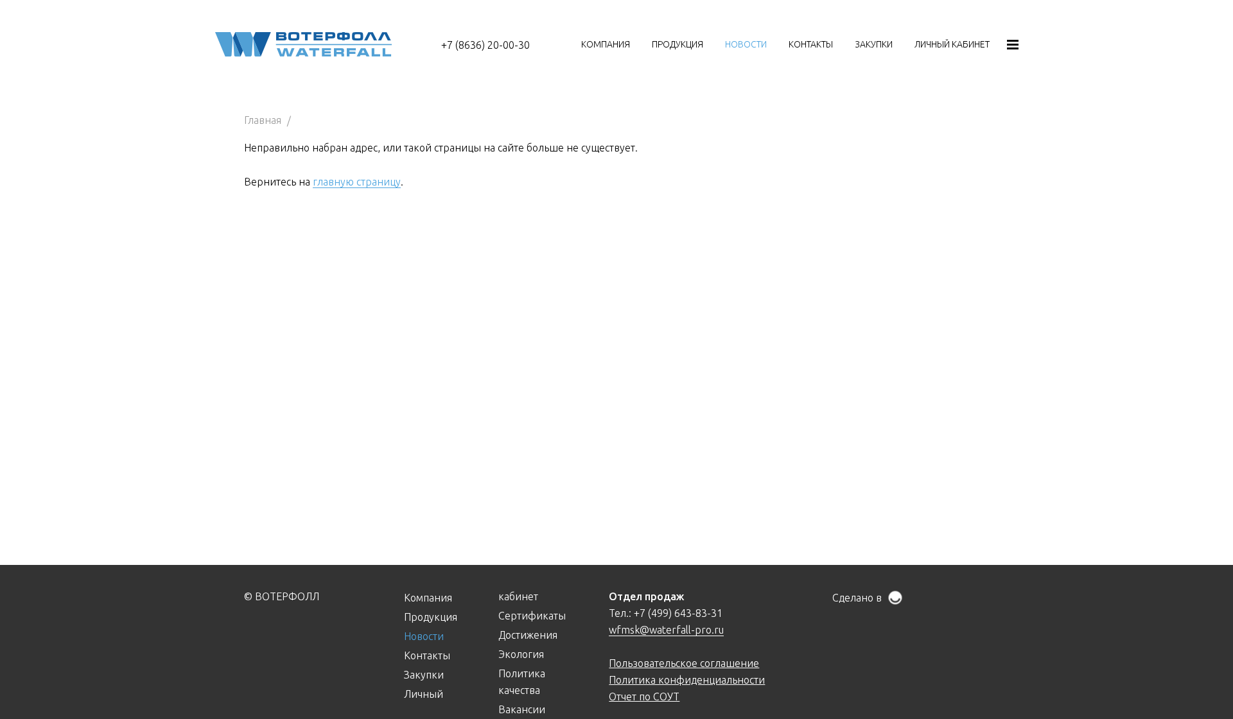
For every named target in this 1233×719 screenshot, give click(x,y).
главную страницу (357, 181)
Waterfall (303, 44)
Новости (746, 44)
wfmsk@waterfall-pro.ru (666, 630)
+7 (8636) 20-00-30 (485, 45)
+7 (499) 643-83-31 (678, 613)
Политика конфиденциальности (687, 680)
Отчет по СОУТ (644, 696)
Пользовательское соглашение (684, 663)
